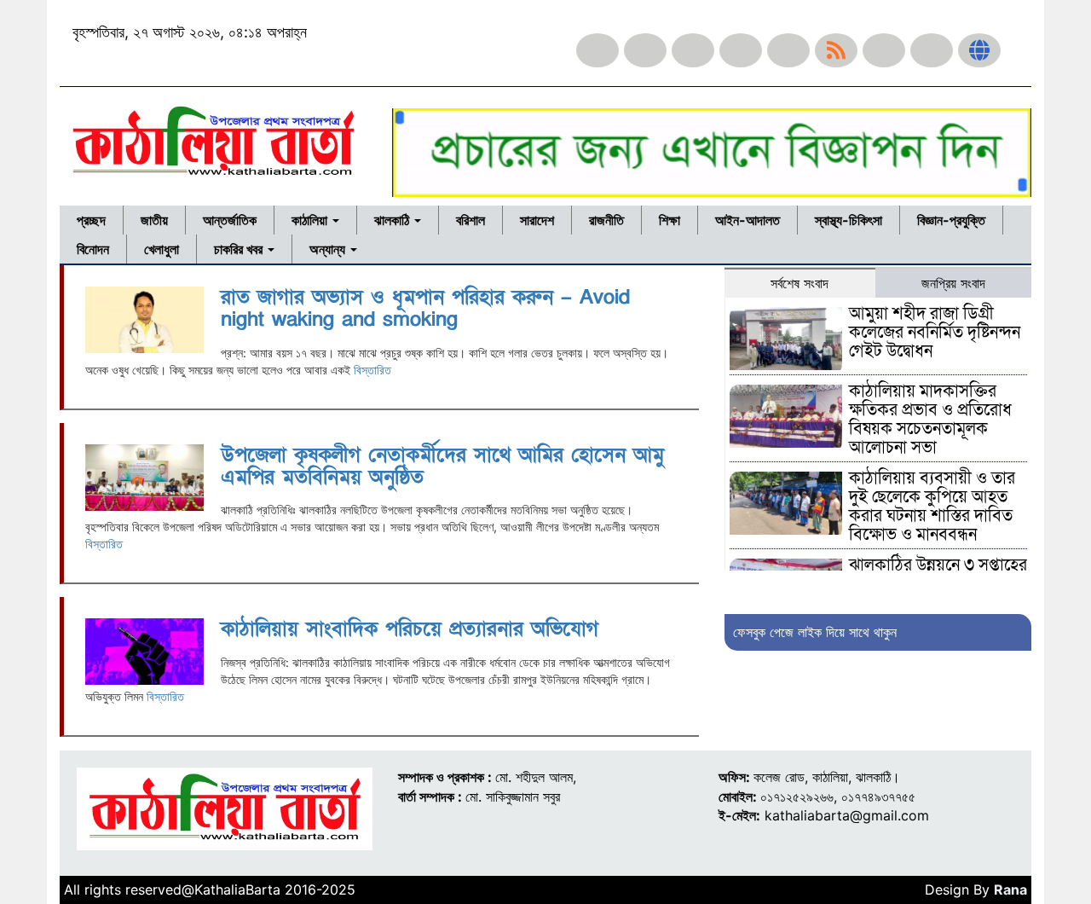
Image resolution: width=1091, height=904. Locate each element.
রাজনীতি (606, 220)
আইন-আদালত (747, 220)
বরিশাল (470, 220)
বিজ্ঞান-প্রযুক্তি (951, 220)
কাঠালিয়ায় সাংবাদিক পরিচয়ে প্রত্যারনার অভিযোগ (409, 629)
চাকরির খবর (240, 249)
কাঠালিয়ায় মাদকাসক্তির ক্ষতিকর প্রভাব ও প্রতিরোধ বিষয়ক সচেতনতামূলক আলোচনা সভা (930, 419)
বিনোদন (93, 249)
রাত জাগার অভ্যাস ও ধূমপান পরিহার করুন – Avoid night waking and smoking (425, 308)
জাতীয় (154, 220)
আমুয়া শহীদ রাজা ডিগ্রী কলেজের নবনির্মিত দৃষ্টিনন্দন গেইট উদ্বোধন (934, 332)
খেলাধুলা (161, 249)
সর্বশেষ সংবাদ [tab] (799, 283)
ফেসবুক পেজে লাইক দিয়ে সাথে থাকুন (815, 631)
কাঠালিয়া (311, 220)
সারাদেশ (537, 220)
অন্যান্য (329, 249)
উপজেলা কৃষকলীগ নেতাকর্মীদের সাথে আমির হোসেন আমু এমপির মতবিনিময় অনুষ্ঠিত (442, 466)
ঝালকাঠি (393, 220)
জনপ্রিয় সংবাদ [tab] (953, 283)
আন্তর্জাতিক (230, 220)
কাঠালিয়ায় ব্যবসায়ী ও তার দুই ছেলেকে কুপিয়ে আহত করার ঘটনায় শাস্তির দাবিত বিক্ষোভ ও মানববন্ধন (932, 506)
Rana (1010, 889)
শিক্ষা (669, 220)
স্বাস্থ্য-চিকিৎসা (848, 220)
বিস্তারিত (372, 369)
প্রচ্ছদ (91, 220)
